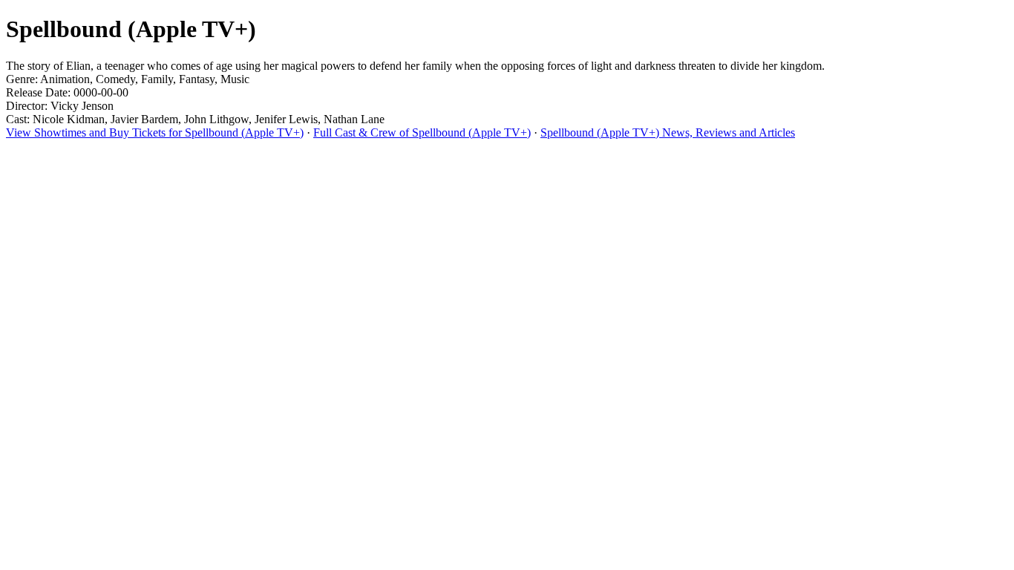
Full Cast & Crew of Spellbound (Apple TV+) (422, 132)
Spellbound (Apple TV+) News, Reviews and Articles (667, 132)
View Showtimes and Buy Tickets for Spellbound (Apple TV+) (155, 132)
